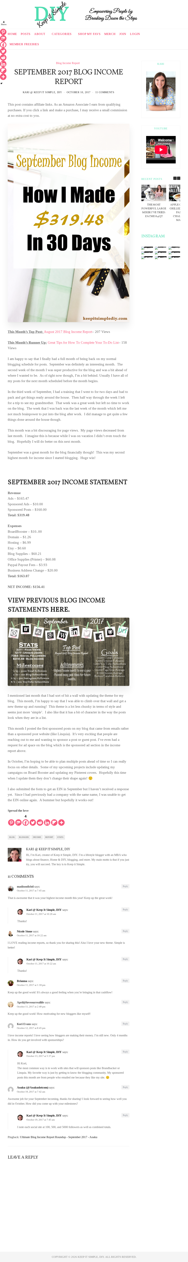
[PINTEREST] (170, 43)
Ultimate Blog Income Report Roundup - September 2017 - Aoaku (58, 1137)
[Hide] (1, 83)
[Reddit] (40, 820)
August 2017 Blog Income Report (68, 332)
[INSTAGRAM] (179, 43)
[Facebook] (3, 45)
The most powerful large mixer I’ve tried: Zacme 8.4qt (153, 210)
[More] (61, 820)
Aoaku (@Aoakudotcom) (32, 1087)
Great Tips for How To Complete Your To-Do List (83, 342)
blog (12, 837)
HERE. (60, 610)
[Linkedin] (47, 820)
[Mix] (18, 820)
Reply (125, 886)
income (37, 837)
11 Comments (104, 92)
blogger (24, 837)
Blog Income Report (68, 63)
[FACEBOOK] (165, 43)
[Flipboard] (54, 820)
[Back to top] (176, 1251)
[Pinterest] (11, 820)
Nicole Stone (24, 931)
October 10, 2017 (79, 92)
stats (60, 837)
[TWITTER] (174, 43)
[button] (178, 178)
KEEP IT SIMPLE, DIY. (91, 1256)
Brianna (22, 981)
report (49, 837)
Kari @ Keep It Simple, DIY (42, 92)
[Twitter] (33, 820)
